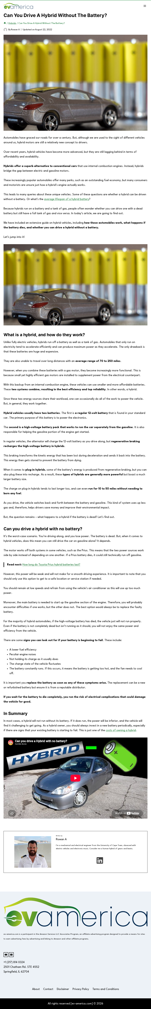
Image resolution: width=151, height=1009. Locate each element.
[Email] (11, 954)
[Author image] (5, 30)
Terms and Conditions (105, 989)
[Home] (5, 23)
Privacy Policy (81, 989)
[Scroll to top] (144, 861)
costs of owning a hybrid (121, 730)
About (36, 989)
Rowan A (15, 30)
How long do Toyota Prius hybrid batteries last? (51, 564)
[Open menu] (144, 6)
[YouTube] (6, 954)
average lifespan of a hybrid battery (66, 199)
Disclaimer (63, 989)
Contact (48, 989)
